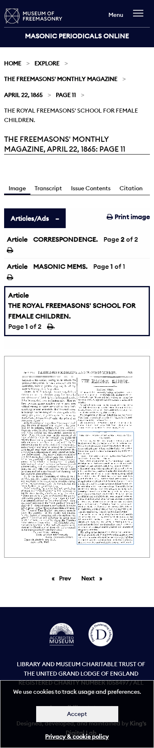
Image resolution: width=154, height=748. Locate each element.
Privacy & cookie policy (77, 736)
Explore (47, 63)
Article (17, 239)
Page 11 (66, 95)
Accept (77, 714)
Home (12, 63)
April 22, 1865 (23, 95)
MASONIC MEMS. (60, 266)
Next (93, 578)
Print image (131, 216)
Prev (66, 578)
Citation (131, 188)
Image (17, 188)
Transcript (48, 188)
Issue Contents (90, 188)
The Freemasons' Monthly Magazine (60, 79)
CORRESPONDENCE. (65, 239)
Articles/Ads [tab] (30, 218)
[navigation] (140, 17)
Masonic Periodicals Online (77, 36)
